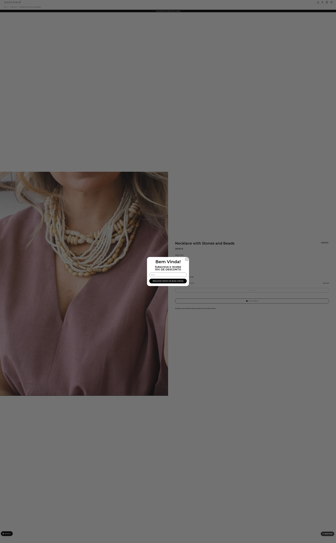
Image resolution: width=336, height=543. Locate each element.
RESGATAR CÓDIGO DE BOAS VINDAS (168, 281)
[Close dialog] (186, 259)
